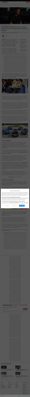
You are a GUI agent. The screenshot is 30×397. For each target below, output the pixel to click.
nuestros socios (11, 192)
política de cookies (20, 195)
